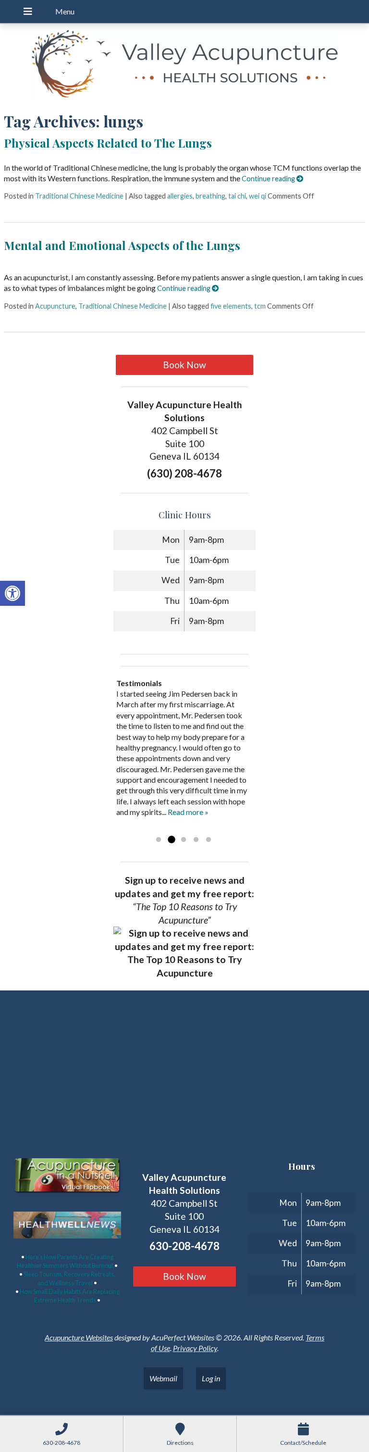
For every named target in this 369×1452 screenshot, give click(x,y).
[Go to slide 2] (171, 840)
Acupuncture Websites (79, 1337)
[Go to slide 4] (196, 840)
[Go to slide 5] (208, 840)
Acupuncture (55, 306)
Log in (211, 1378)
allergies (180, 196)
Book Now (184, 364)
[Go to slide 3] (183, 840)
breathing (210, 196)
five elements (230, 306)
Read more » (188, 811)
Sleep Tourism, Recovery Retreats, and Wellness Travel (69, 1278)
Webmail (163, 1378)
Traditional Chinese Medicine (79, 196)
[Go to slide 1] (158, 840)
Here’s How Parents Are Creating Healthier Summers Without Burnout (65, 1261)
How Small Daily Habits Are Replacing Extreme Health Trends (70, 1296)
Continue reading (269, 179)
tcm (260, 306)
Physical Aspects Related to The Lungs (108, 142)
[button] (12, 593)
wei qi (257, 196)
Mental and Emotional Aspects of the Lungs (122, 245)
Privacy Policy (195, 1347)
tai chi (237, 196)
